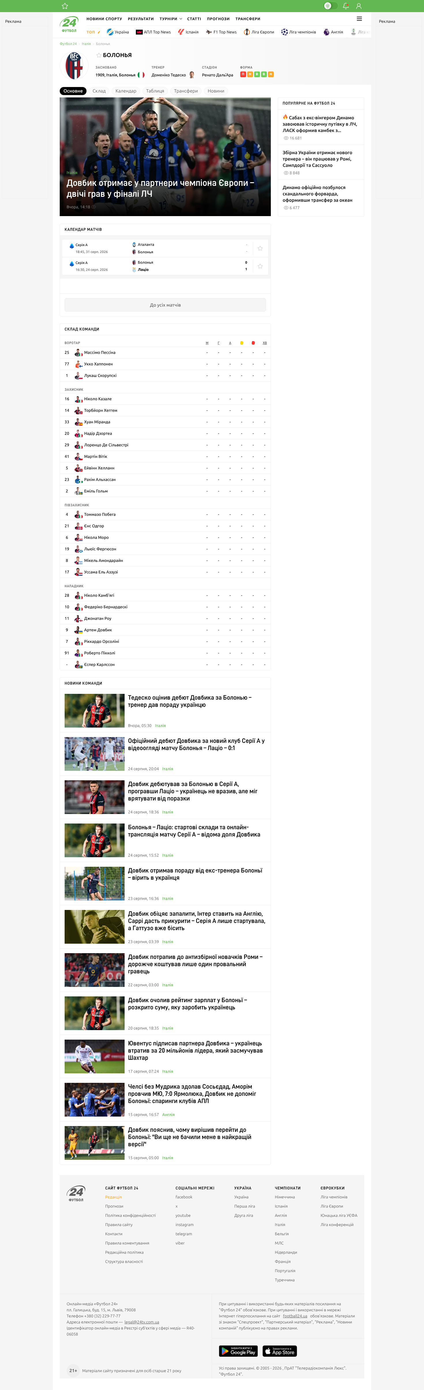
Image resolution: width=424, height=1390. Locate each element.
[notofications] (346, 6)
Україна (122, 32)
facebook (184, 1197)
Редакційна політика (124, 1252)
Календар (125, 91)
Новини (216, 91)
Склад (99, 91)
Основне (73, 91)
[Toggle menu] (359, 19)
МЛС (279, 1243)
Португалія (285, 1270)
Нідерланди (286, 1252)
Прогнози (218, 18)
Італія (86, 44)
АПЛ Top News (157, 32)
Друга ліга (243, 1215)
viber (180, 1243)
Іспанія (192, 32)
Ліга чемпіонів (302, 32)
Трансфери (248, 18)
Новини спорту (104, 18)
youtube (183, 1215)
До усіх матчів (165, 304)
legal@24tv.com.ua (142, 1322)
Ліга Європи (263, 32)
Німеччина (285, 1197)
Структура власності (124, 1261)
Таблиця (155, 91)
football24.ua (295, 1316)
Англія (337, 32)
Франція (283, 1261)
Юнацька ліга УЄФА (338, 1215)
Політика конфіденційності (130, 1215)
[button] (170, 19)
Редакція (113, 1197)
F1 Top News (225, 32)
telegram (184, 1234)
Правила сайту (119, 1224)
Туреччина (285, 1280)
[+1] (65, 6)
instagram (185, 1224)
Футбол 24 (68, 44)
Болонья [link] (103, 44)
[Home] (69, 30)
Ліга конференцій (374, 32)
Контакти (114, 1234)
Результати (141, 18)
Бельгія (282, 1234)
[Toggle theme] (330, 6)
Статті (194, 18)
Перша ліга (244, 1206)
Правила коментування (127, 1243)
